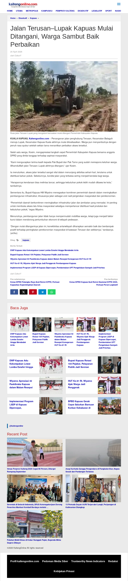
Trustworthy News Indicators (88, 561)
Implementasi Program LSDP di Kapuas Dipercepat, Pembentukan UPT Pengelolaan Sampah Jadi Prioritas (57, 267)
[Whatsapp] (52, 292)
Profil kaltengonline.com (24, 561)
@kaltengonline (16, 426)
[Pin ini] (33, 292)
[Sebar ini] (14, 292)
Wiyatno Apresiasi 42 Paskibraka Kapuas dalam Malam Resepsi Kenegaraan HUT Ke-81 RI (50, 258)
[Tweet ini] (23, 292)
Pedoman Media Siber (55, 561)
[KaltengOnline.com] (23, 4)
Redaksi (113, 561)
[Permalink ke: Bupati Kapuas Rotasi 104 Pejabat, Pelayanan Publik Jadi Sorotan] (42, 324)
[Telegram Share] (42, 292)
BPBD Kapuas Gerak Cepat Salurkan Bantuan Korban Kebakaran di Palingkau (81, 406)
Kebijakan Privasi (64, 571)
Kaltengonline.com (39, 138)
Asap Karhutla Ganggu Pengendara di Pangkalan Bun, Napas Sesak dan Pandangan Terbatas (93, 470)
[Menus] (119, 4)
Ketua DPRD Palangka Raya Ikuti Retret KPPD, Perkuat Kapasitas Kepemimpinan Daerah (34, 282)
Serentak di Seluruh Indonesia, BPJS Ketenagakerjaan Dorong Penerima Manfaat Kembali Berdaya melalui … (34, 506)
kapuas (26, 240)
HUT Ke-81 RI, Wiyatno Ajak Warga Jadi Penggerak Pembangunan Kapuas (43, 263)
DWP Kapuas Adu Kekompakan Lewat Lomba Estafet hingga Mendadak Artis (44, 250)
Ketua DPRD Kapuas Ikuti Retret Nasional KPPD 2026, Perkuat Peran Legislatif (93, 282)
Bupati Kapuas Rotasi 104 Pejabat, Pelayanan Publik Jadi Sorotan (39, 254)
